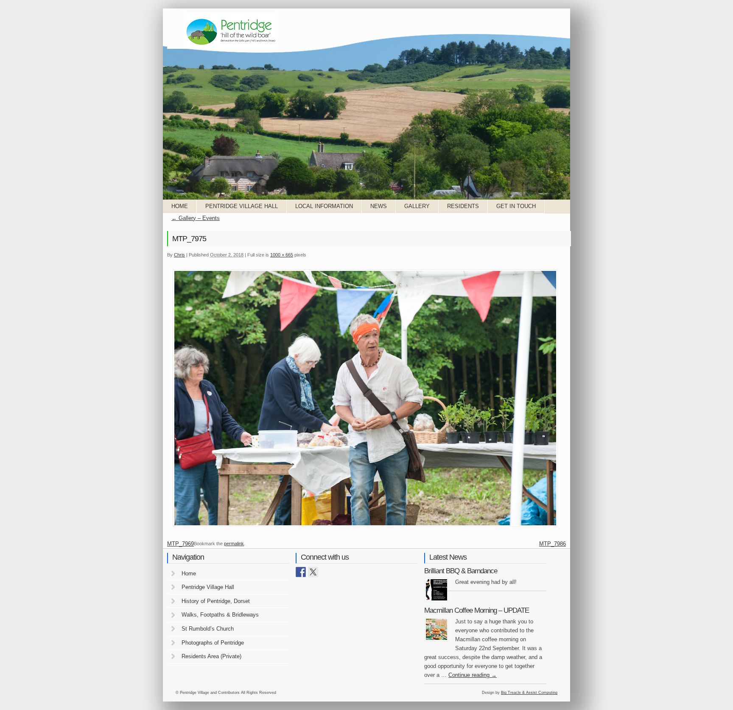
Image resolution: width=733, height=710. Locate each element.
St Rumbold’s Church (208, 628)
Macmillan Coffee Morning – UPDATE (476, 610)
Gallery (417, 206)
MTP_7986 (552, 544)
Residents (463, 206)
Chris (179, 254)
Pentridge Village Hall (241, 206)
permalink (234, 543)
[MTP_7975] (365, 526)
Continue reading (472, 675)
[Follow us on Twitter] (313, 572)
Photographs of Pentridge (213, 643)
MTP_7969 (180, 544)
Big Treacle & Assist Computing (529, 692)
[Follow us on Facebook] (301, 572)
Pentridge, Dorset (230, 31)
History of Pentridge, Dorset (216, 601)
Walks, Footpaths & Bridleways (220, 614)
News (378, 206)
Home (179, 206)
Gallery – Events (195, 218)
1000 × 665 (281, 254)
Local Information (324, 206)
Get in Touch (516, 206)
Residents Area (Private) (211, 656)
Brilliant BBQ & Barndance (460, 571)
